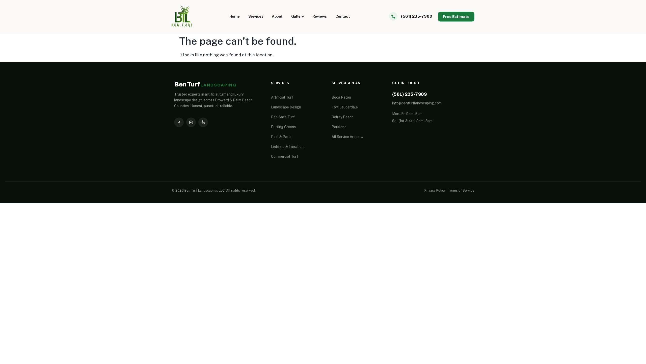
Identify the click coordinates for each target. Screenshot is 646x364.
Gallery (297, 16)
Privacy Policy (435, 190)
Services (255, 16)
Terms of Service (461, 190)
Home (234, 16)
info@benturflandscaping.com (417, 103)
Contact (342, 16)
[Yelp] (203, 122)
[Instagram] (191, 122)
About (277, 16)
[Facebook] (179, 122)
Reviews (319, 16)
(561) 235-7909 (409, 94)
